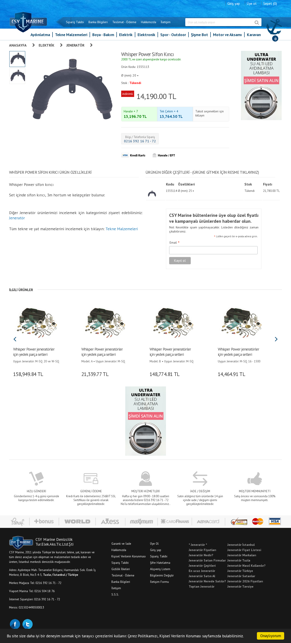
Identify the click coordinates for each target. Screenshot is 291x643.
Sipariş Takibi (75, 22)
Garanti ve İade (121, 544)
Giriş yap (233, 3)
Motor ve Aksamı (227, 34)
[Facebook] (14, 624)
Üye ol (251, 3)
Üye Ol (154, 544)
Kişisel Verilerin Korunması (128, 556)
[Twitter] (27, 624)
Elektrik (126, 34)
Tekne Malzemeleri (71, 34)
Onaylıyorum (270, 635)
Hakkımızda (148, 22)
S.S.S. (115, 594)
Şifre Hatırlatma (160, 563)
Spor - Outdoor (173, 34)
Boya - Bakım (103, 34)
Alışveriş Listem (160, 569)
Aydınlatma (40, 34)
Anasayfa (18, 45)
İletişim (166, 22)
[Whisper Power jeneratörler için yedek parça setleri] (36, 322)
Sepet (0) (270, 3)
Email (175, 242)
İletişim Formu (159, 582)
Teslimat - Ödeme (124, 22)
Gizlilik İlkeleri (120, 569)
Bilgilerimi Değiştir (162, 575)
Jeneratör (75, 45)
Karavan (254, 34)
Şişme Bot (199, 34)
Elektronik (146, 34)
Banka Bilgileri (98, 22)
